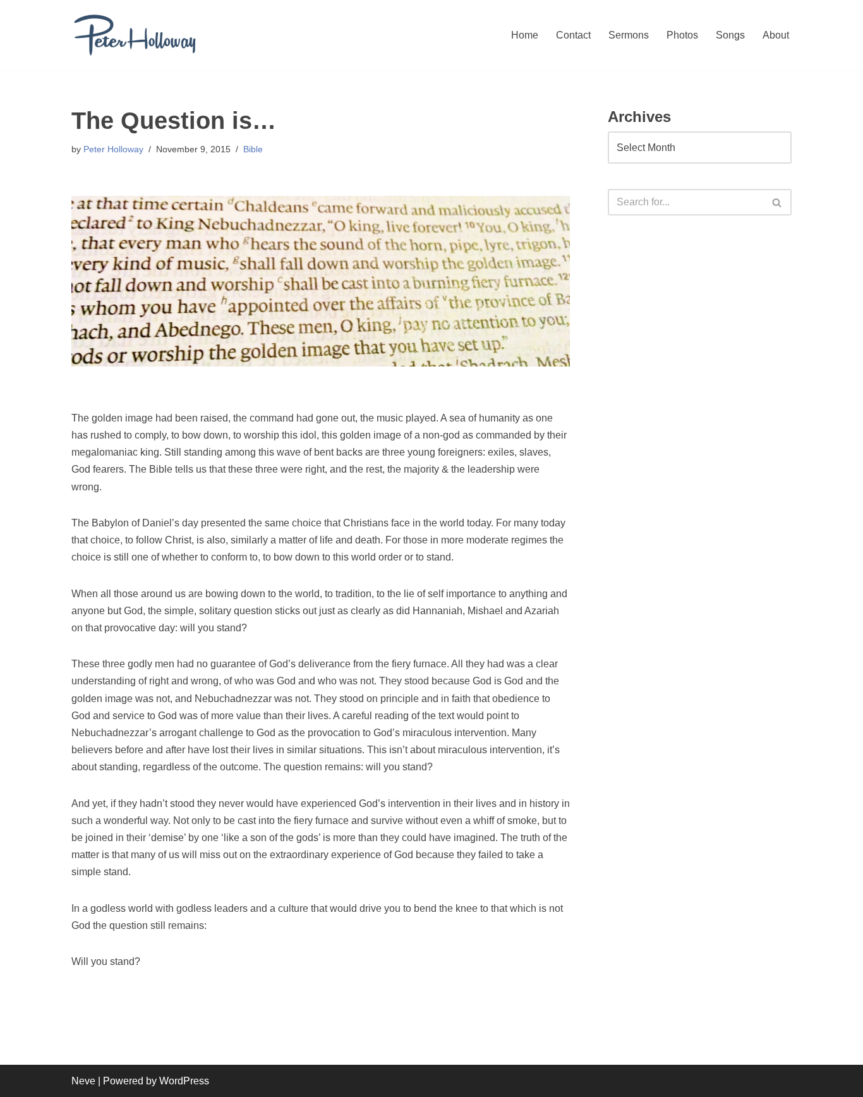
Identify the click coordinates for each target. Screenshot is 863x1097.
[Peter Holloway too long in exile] (134, 35)
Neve (83, 1081)
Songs (730, 35)
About (776, 35)
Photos (682, 35)
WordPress (184, 1081)
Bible (253, 149)
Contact (573, 35)
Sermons (628, 35)
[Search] (777, 202)
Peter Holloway (113, 149)
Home (524, 35)
